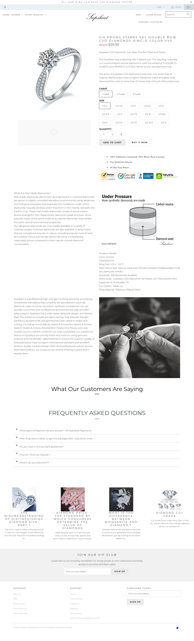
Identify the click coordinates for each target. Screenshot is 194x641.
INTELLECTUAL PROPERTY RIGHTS (85, 618)
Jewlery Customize (151, 22)
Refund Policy (76, 613)
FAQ (15, 599)
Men (139, 15)
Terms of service (20, 608)
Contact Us (74, 604)
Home (6, 15)
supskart (23, 627)
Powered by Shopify (64, 627)
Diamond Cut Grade (169, 514)
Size (101, 100)
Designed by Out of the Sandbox (41, 627)
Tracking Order (76, 599)
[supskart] (97, 17)
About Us (17, 594)
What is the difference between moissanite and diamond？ (121, 519)
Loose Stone (153, 15)
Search (73, 594)
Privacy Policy (19, 604)
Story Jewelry (34, 15)
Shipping (74, 608)
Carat (103, 88)
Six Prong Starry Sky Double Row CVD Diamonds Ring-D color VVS (138, 39)
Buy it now (140, 142)
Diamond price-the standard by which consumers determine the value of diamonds (73, 520)
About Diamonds (20, 613)
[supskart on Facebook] (5, 7)
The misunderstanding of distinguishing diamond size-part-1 (24, 519)
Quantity (105, 129)
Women (16, 15)
